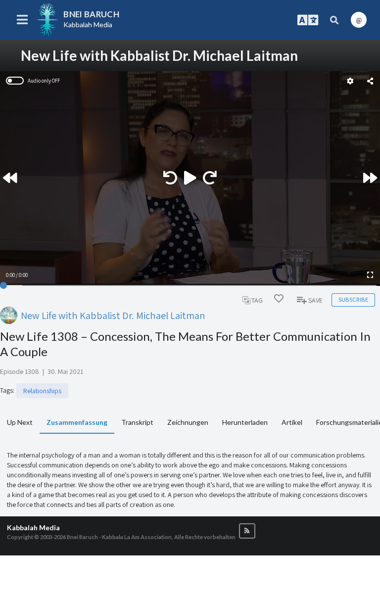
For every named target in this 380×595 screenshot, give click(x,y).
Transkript (137, 422)
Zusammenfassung (77, 422)
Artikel (292, 422)
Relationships (42, 390)
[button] (247, 531)
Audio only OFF (44, 80)
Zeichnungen (187, 422)
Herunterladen (245, 422)
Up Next (20, 422)
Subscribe (353, 299)
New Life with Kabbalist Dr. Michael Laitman (113, 315)
